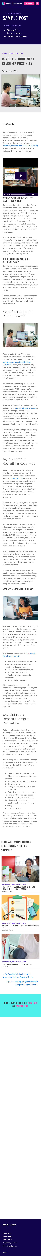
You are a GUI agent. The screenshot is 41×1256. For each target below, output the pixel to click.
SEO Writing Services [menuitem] (10, 1246)
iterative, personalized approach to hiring (20, 145)
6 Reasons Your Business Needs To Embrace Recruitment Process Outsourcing (18, 888)
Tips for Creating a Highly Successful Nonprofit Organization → (22, 983)
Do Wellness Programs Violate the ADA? (17, 964)
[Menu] (37, 3)
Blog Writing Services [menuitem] (10, 1243)
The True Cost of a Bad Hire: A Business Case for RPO (20, 926)
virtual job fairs (16, 478)
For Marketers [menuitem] (7, 1236)
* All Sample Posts (6, 884)
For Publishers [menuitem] (7, 1239)
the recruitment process (25, 408)
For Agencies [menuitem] (7, 1233)
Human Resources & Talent (19, 884)
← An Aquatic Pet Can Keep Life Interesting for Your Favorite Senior (18, 975)
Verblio (5, 891)
